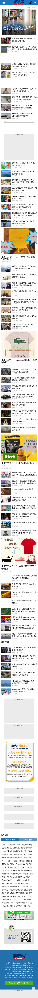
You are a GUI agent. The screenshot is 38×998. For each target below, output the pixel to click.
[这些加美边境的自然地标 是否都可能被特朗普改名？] (6, 173)
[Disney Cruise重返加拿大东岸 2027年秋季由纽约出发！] (6, 691)
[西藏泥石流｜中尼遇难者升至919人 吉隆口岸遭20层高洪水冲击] (6, 99)
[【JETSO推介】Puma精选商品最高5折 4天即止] (19, 551)
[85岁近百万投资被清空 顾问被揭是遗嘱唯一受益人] (6, 276)
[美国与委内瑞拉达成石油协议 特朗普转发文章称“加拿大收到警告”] (6, 627)
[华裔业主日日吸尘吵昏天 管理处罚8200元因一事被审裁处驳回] (6, 413)
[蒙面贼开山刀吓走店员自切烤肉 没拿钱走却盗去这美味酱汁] (6, 371)
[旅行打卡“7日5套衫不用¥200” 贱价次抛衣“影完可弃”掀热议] (6, 74)
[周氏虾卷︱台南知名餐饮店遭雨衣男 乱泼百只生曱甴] (6, 165)
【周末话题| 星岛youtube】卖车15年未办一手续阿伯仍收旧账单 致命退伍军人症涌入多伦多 (24, 619)
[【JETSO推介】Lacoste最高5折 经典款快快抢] (19, 344)
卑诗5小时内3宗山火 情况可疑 (22, 489)
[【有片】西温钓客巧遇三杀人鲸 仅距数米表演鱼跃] (6, 223)
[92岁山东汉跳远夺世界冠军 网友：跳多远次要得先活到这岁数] (6, 207)
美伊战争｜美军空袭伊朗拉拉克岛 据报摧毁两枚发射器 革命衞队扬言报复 (24, 483)
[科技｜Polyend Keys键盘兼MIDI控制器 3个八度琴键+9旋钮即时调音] (6, 636)
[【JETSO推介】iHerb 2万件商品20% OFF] (19, 448)
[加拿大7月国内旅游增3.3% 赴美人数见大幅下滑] (6, 666)
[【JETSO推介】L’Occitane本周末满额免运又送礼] (19, 241)
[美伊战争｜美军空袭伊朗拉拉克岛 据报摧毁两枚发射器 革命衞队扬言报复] (6, 483)
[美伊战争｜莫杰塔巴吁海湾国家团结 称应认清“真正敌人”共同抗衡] (6, 533)
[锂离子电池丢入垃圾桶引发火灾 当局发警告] (6, 586)
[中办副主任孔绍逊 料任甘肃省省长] (6, 293)
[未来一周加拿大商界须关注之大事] (6, 524)
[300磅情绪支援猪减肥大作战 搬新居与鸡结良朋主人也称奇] (6, 380)
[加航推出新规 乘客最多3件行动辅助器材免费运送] (6, 650)
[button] (35, 2)
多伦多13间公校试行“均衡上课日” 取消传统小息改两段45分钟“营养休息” (24, 508)
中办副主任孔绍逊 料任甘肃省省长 (24, 291)
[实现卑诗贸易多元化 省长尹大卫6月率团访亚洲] (6, 388)
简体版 (29, 7)
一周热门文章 (28, 840)
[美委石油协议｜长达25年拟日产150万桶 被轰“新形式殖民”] (6, 326)
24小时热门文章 (10, 840)
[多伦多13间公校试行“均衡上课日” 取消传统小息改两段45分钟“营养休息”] (6, 508)
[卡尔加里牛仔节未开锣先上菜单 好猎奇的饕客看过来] (6, 421)
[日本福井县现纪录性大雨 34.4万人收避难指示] (6, 318)
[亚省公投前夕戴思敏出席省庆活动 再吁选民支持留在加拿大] (6, 516)
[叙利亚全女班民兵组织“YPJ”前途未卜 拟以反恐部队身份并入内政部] (6, 301)
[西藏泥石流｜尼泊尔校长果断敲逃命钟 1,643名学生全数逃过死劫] (6, 182)
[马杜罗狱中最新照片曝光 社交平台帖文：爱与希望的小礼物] (6, 91)
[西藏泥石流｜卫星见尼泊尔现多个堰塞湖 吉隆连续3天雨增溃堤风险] (6, 611)
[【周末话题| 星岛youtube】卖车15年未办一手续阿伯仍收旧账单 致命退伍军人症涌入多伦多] (6, 619)
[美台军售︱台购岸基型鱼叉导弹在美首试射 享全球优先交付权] (6, 268)
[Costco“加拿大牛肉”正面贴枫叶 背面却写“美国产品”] (6, 190)
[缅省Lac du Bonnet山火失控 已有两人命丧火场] (6, 430)
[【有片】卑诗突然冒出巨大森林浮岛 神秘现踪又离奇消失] (6, 683)
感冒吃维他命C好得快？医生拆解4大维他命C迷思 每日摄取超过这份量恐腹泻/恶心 (24, 475)
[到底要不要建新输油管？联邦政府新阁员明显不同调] (6, 405)
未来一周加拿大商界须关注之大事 (24, 522)
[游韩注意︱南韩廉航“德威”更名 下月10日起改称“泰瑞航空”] (6, 116)
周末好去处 (5, 642)
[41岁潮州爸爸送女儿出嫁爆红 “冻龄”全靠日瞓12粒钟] (6, 40)
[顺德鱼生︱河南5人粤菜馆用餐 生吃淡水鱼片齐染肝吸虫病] (6, 310)
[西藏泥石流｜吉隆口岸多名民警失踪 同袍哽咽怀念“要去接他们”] (6, 107)
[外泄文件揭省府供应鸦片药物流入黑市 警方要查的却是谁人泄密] (6, 396)
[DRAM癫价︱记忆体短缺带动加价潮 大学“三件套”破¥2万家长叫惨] (6, 215)
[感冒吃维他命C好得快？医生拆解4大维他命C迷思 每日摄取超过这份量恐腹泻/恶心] (6, 475)
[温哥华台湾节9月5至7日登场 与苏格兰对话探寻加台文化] (6, 674)
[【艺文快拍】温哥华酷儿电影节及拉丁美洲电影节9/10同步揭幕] (6, 658)
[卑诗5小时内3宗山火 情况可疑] (6, 491)
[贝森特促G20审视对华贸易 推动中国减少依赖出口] (6, 198)
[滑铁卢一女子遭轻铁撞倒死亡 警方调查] (6, 594)
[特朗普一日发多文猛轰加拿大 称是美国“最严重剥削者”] (6, 499)
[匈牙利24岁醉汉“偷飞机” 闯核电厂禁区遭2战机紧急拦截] (6, 66)
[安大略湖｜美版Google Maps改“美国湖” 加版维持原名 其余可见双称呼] (6, 49)
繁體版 (34, 7)
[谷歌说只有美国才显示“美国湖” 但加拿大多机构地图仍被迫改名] (6, 285)
